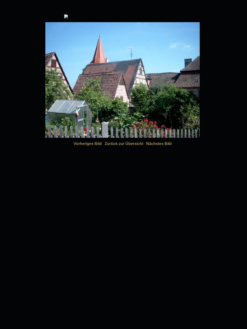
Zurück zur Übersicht (124, 144)
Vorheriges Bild (88, 144)
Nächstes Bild (159, 144)
